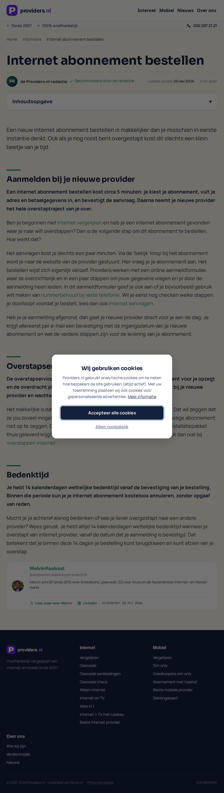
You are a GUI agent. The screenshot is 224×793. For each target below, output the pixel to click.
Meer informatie (142, 396)
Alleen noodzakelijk (112, 426)
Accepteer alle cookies (112, 413)
